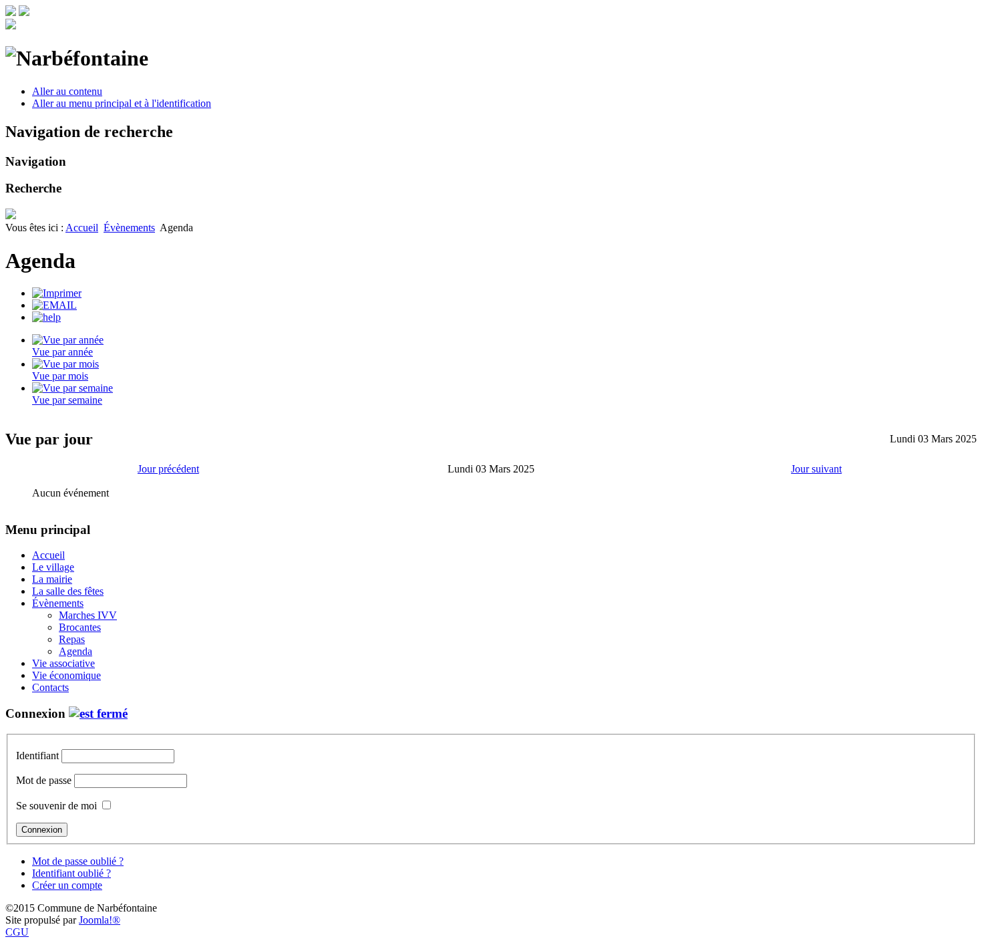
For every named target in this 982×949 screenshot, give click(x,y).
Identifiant (37, 755)
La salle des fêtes (68, 591)
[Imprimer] (56, 293)
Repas (72, 639)
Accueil (81, 227)
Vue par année (62, 352)
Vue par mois (60, 376)
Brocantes (80, 627)
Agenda (75, 651)
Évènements (129, 227)
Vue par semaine (67, 400)
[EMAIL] (54, 305)
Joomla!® (99, 920)
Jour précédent (168, 468)
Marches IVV (88, 615)
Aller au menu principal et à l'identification (121, 103)
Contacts (50, 687)
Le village (53, 567)
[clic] (98, 713)
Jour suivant (816, 468)
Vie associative (63, 663)
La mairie (52, 579)
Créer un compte (67, 885)
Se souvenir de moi (56, 805)
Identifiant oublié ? (71, 873)
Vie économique (66, 675)
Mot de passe (43, 780)
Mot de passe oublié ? (78, 861)
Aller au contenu (67, 91)
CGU (17, 932)
